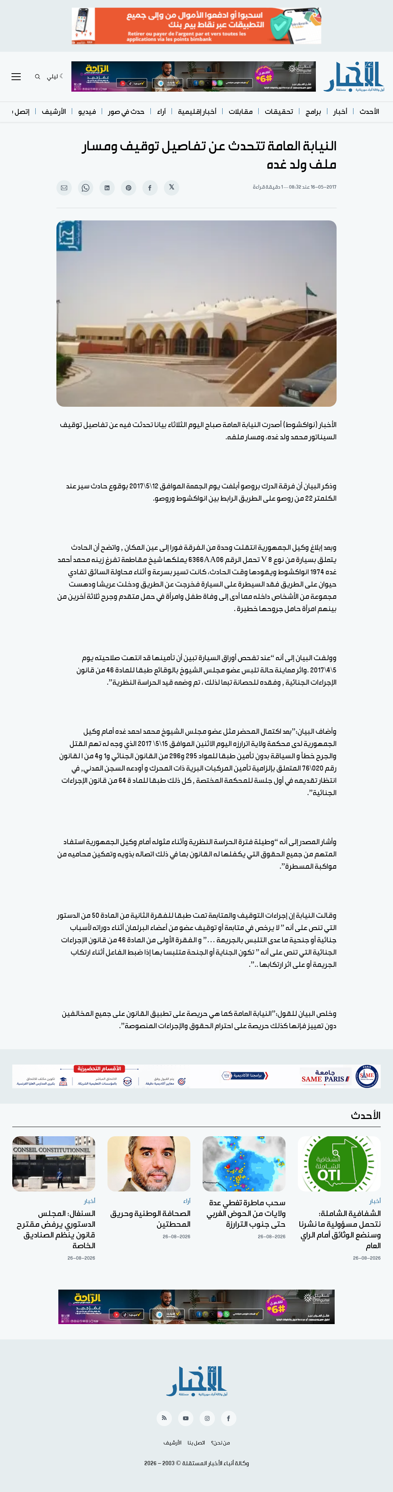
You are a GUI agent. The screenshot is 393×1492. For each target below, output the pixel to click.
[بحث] (38, 77)
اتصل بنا (196, 1443)
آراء (161, 111)
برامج (313, 111)
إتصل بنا (18, 111)
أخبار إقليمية (197, 111)
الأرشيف (54, 111)
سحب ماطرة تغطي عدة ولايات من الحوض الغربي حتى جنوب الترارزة (246, 1214)
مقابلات (241, 111)
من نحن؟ (220, 1443)
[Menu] (16, 76)
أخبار (340, 111)
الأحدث (369, 111)
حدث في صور (126, 111)
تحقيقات (279, 111)
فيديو (87, 111)
